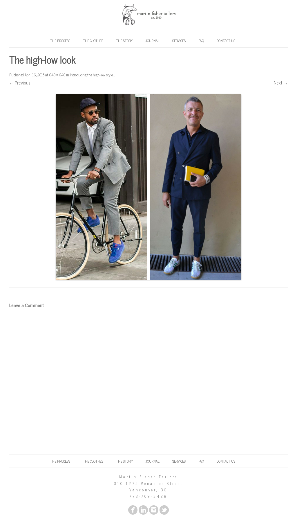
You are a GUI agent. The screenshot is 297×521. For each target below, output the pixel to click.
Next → (281, 82)
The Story (124, 41)
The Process (60, 41)
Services (179, 41)
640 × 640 (57, 75)
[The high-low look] (148, 187)
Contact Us (226, 41)
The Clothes (93, 41)
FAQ (201, 41)
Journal (153, 41)
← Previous (19, 82)
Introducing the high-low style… (92, 75)
